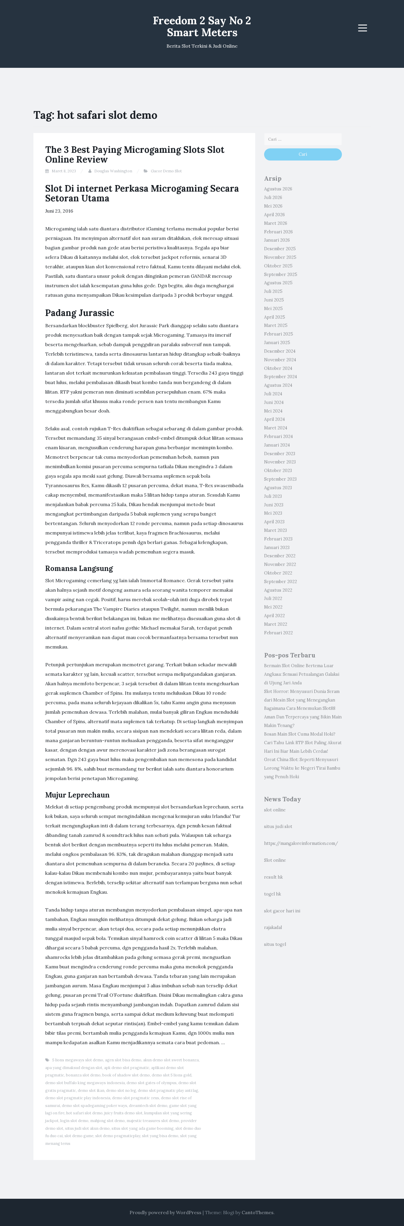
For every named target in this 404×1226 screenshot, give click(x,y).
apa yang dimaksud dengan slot (73, 1067)
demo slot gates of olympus (152, 1082)
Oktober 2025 (278, 266)
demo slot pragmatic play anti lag (168, 1090)
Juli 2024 (273, 394)
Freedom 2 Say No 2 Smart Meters (202, 26)
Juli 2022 (273, 598)
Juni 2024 (274, 402)
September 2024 (280, 376)
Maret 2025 (275, 325)
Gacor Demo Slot (166, 171)
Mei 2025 (273, 308)
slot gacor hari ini (282, 911)
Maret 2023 (275, 530)
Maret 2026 (275, 223)
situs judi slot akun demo (87, 1128)
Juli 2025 (273, 291)
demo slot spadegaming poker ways (94, 1105)
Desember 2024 (279, 351)
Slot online (275, 860)
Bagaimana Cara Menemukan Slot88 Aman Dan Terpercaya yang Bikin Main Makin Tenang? (303, 717)
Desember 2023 (279, 453)
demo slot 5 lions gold (171, 1075)
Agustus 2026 (278, 189)
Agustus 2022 (278, 590)
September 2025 (280, 274)
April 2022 (274, 615)
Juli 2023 (273, 496)
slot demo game (78, 1135)
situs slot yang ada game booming (142, 1128)
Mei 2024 (273, 411)
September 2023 (280, 479)
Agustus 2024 (278, 385)
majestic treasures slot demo (153, 1120)
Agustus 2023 (278, 487)
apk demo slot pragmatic (126, 1067)
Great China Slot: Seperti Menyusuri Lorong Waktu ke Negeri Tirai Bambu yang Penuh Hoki (302, 768)
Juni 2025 (274, 300)
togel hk (272, 894)
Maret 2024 (275, 428)
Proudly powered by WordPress (165, 1212)
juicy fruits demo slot (123, 1113)
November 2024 (280, 359)
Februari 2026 (278, 232)
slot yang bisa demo (160, 1135)
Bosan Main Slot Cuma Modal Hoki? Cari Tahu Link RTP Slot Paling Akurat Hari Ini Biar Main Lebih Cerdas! (303, 742)
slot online (275, 810)
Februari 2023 (278, 539)
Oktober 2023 (278, 470)
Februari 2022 (278, 633)
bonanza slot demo (83, 1075)
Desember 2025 (280, 248)
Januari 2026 (277, 240)
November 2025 (280, 257)
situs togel (275, 944)
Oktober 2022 (278, 573)
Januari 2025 (277, 342)
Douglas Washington (113, 171)
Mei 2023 (273, 513)
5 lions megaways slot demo (77, 1060)
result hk (273, 877)
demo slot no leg (121, 1090)
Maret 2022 (275, 624)
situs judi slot (278, 826)
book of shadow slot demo (126, 1075)
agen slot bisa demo (123, 1060)
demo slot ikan (91, 1090)
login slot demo (74, 1120)
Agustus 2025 (278, 282)
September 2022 (280, 581)
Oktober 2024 (278, 368)
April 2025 (274, 317)
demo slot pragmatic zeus (135, 1097)
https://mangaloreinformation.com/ (301, 843)
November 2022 (280, 564)
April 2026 (274, 214)
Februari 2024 (278, 436)
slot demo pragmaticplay (117, 1135)
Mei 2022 (273, 607)
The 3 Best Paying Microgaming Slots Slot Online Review (134, 154)
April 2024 (274, 419)
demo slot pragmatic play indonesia (77, 1097)
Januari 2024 (277, 445)
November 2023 (280, 462)
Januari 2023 (277, 547)
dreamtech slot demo (148, 1105)
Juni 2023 (273, 505)
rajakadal (273, 927)
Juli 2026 (273, 197)
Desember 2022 (279, 556)
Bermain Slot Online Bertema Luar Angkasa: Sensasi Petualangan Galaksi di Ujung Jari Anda (301, 674)
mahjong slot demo (107, 1120)
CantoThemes (258, 1212)
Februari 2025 (278, 334)
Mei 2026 (273, 206)
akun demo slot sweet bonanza (171, 1060)
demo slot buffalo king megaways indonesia (85, 1082)
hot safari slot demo (84, 1113)
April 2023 (274, 521)
